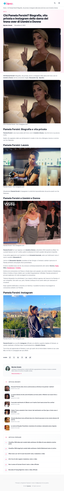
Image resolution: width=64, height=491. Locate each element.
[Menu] (59, 3)
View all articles (15, 373)
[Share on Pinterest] (22, 357)
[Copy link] (30, 357)
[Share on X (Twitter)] (14, 357)
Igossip (29, 486)
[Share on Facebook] (9, 357)
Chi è (4, 11)
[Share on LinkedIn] (18, 357)
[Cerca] (54, 3)
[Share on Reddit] (26, 357)
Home (4, 8)
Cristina (18, 268)
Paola (56, 266)
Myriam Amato (7, 25)
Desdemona (11, 268)
